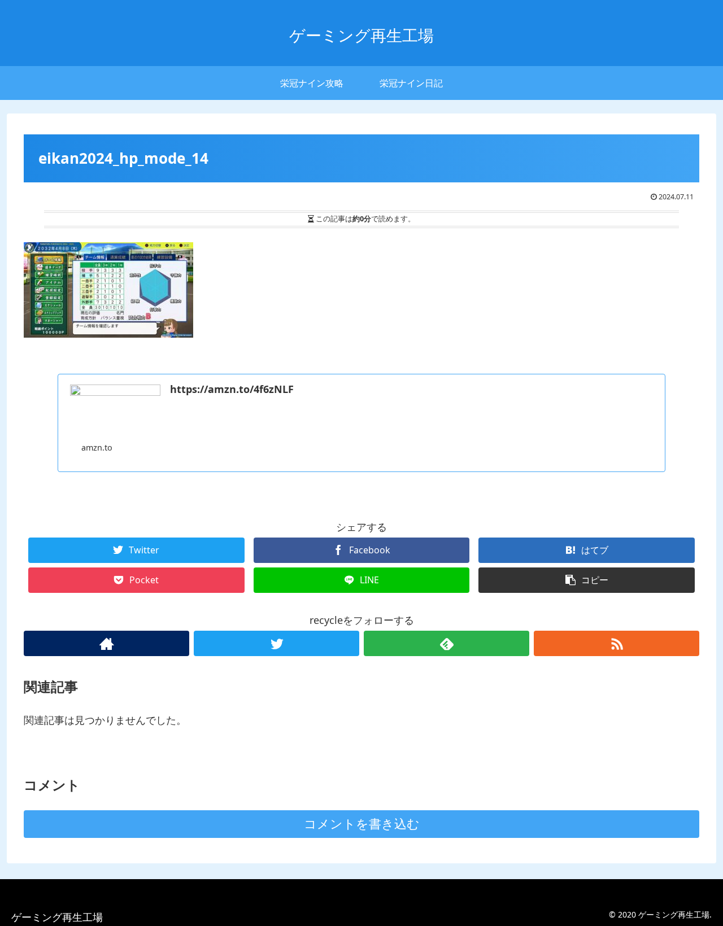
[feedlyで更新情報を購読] (446, 643)
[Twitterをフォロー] (276, 643)
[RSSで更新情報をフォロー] (616, 643)
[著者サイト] (106, 643)
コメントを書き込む (362, 824)
